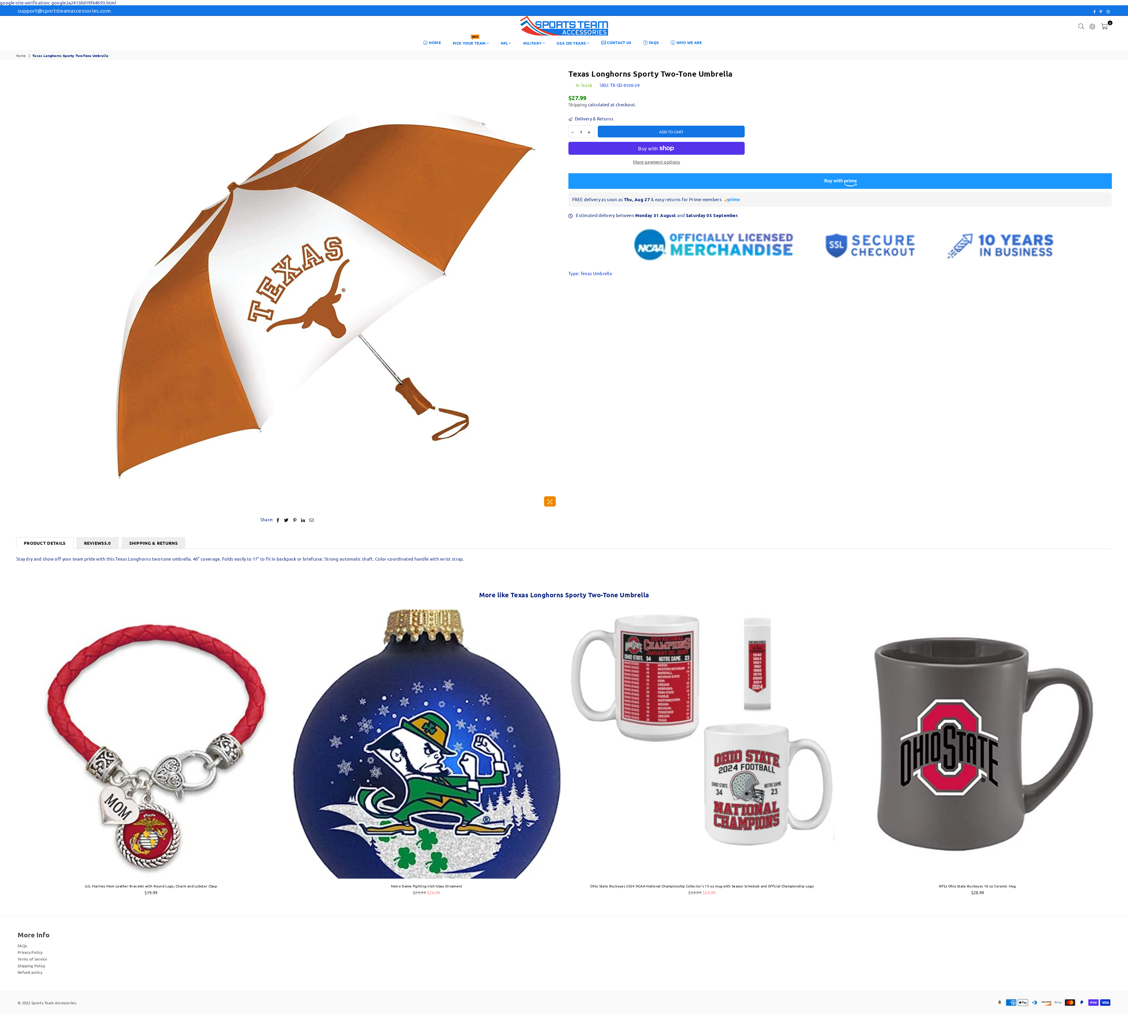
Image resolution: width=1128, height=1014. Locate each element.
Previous (6, 755)
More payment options (656, 161)
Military (532, 43)
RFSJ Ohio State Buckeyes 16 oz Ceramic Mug (977, 886)
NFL (504, 43)
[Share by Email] (311, 519)
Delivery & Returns (593, 118)
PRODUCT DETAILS (45, 543)
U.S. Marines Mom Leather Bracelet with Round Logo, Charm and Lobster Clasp (151, 886)
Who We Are (688, 42)
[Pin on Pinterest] (295, 519)
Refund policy (30, 972)
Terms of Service (32, 958)
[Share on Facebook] (278, 519)
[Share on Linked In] (303, 519)
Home (434, 42)
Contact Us (618, 42)
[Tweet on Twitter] (286, 519)
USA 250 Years (571, 43)
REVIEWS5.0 (97, 543)
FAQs (653, 42)
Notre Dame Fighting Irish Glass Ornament (426, 886)
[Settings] (1092, 25)
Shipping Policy (31, 965)
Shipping (577, 104)
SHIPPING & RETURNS (153, 543)
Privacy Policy (30, 952)
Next (1121, 755)
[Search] (1081, 25)
